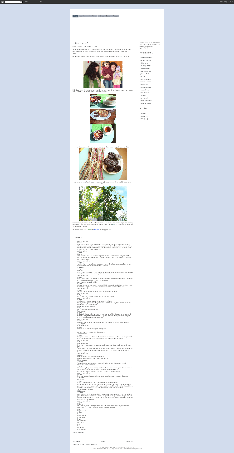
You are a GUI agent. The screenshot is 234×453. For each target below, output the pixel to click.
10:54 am (80, 355)
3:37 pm (79, 262)
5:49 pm (79, 283)
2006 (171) (144, 119)
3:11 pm (79, 366)
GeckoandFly (130, 447)
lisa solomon (81, 326)
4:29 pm (79, 269)
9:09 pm (79, 307)
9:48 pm (79, 312)
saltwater (143, 95)
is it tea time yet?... (81, 43)
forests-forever (145, 68)
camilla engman (146, 60)
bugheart (80, 411)
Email (108, 16)
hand (76, 13)
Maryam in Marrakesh (84, 365)
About (115, 16)
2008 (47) (144, 113)
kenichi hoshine (146, 82)
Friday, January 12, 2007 (90, 46)
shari (79, 267)
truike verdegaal (146, 103)
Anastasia (80, 334)
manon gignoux (146, 87)
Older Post (130, 441)
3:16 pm (79, 252)
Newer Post (76, 441)
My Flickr (92, 16)
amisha (79, 251)
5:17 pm (79, 277)
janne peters (145, 74)
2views (101, 16)
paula (79, 379)
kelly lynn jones (146, 79)
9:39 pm (79, 412)
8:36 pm (79, 299)
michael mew (145, 90)
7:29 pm (79, 295)
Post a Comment (78, 433)
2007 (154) (144, 116)
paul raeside (145, 93)
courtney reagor (146, 66)
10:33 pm (80, 392)
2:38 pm (79, 242)
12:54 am (80, 320)
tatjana (79, 311)
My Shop (83, 16)
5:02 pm (79, 374)
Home (75, 16)
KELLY (79, 391)
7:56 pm (79, 381)
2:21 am (79, 335)
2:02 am (79, 327)
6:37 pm (79, 290)
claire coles (144, 63)
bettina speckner (146, 58)
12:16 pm (80, 361)
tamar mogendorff (146, 101)
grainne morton (146, 71)
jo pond (143, 76)
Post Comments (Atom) (89, 444)
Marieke (80, 360)
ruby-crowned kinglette (85, 282)
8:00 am (79, 342)
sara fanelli (144, 98)
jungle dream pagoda (84, 306)
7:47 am (79, 402)
